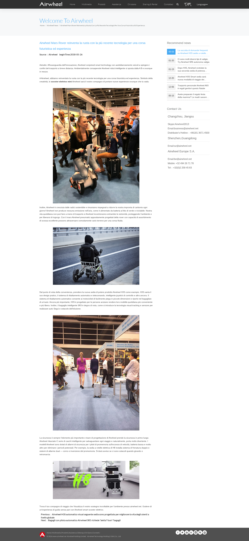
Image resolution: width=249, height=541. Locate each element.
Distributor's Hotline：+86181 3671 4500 (188, 133)
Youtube (187, 532)
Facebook (178, 532)
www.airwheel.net (59, 536)
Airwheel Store (191, 532)
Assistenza (116, 4)
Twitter (182, 532)
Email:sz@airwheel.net (179, 146)
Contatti (96, 533)
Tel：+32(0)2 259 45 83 (180, 167)
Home (72, 4)
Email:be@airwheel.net (180, 159)
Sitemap (81, 533)
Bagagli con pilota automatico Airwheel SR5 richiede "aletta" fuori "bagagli (84, 520)
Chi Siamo (88, 533)
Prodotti (101, 4)
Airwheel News (52, 25)
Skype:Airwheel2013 (178, 124)
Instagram (196, 532)
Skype (200, 532)
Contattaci (168, 4)
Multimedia (56, 533)
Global (204, 532)
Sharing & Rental (150, 4)
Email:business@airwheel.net (183, 128)
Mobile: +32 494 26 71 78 (181, 163)
